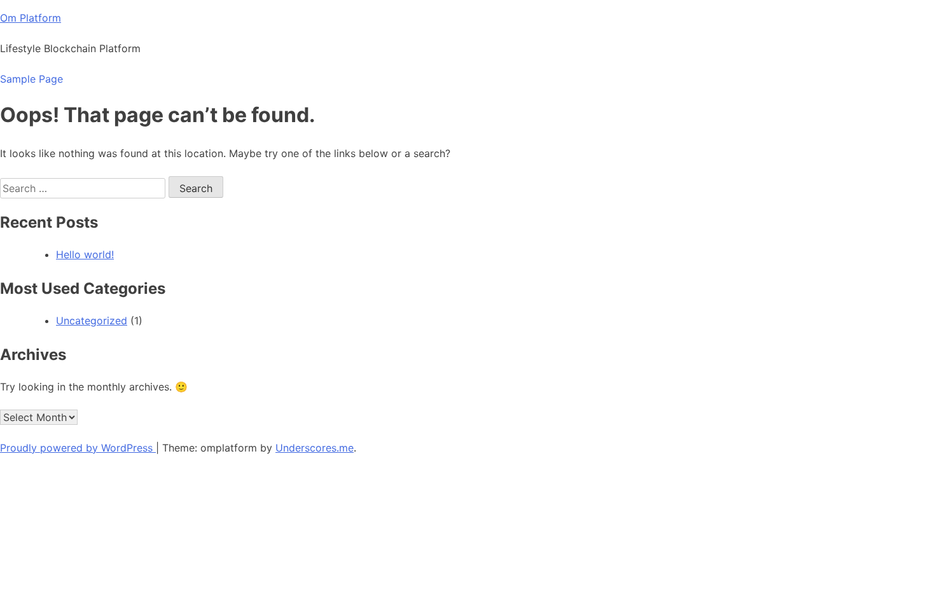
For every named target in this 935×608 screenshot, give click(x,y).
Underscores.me (314, 447)
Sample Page (31, 79)
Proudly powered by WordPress (78, 447)
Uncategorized (91, 320)
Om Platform (30, 17)
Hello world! (85, 254)
